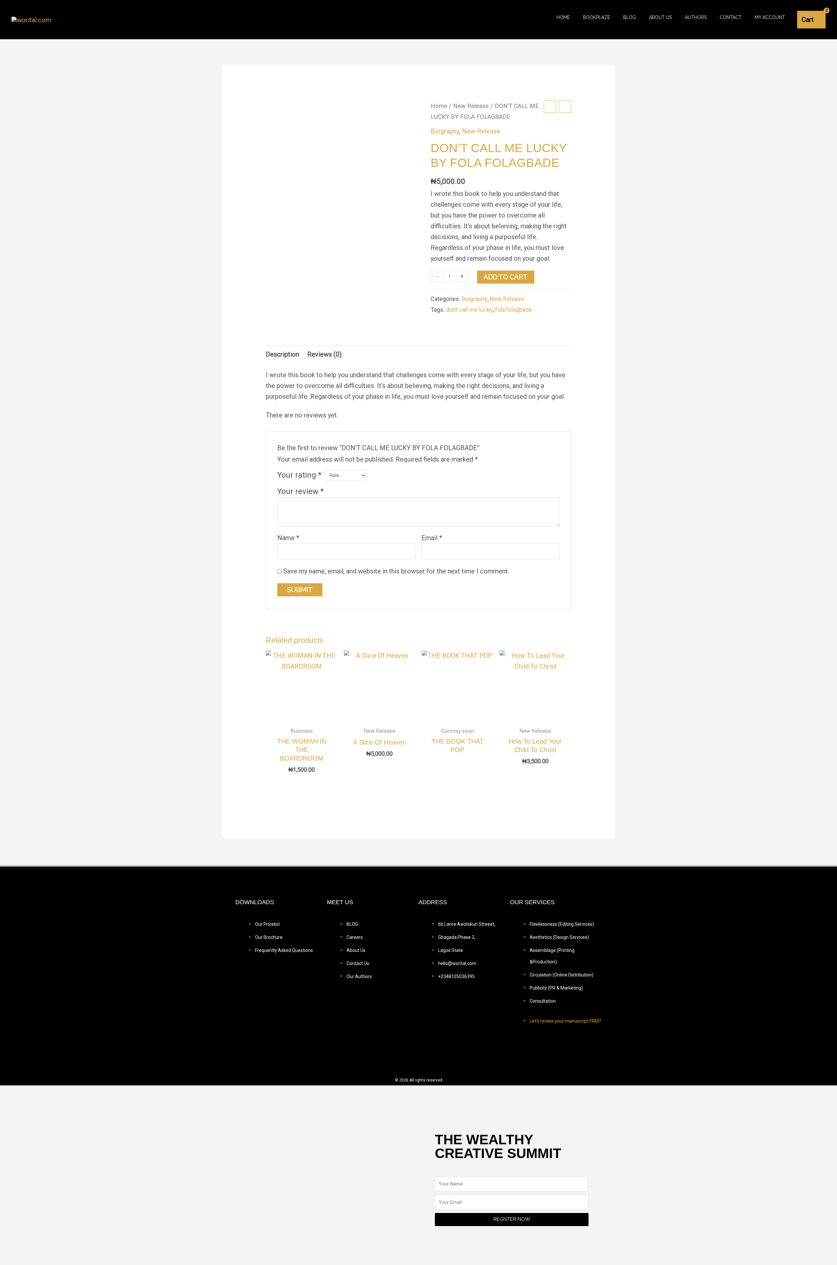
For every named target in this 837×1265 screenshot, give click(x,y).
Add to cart (506, 277)
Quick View (302, 714)
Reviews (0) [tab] (324, 354)
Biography (445, 131)
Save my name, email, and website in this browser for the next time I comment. (396, 571)
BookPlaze (596, 17)
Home (563, 17)
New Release (471, 105)
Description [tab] (282, 354)
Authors (696, 17)
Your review (300, 491)
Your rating (299, 475)
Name (288, 538)
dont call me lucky (469, 309)
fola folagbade (513, 309)
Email (431, 538)
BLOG (629, 17)
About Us (660, 17)
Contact (731, 17)
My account (770, 17)
